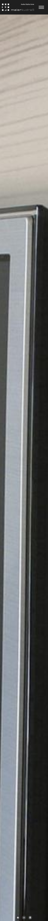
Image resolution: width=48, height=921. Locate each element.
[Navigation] (41, 7)
